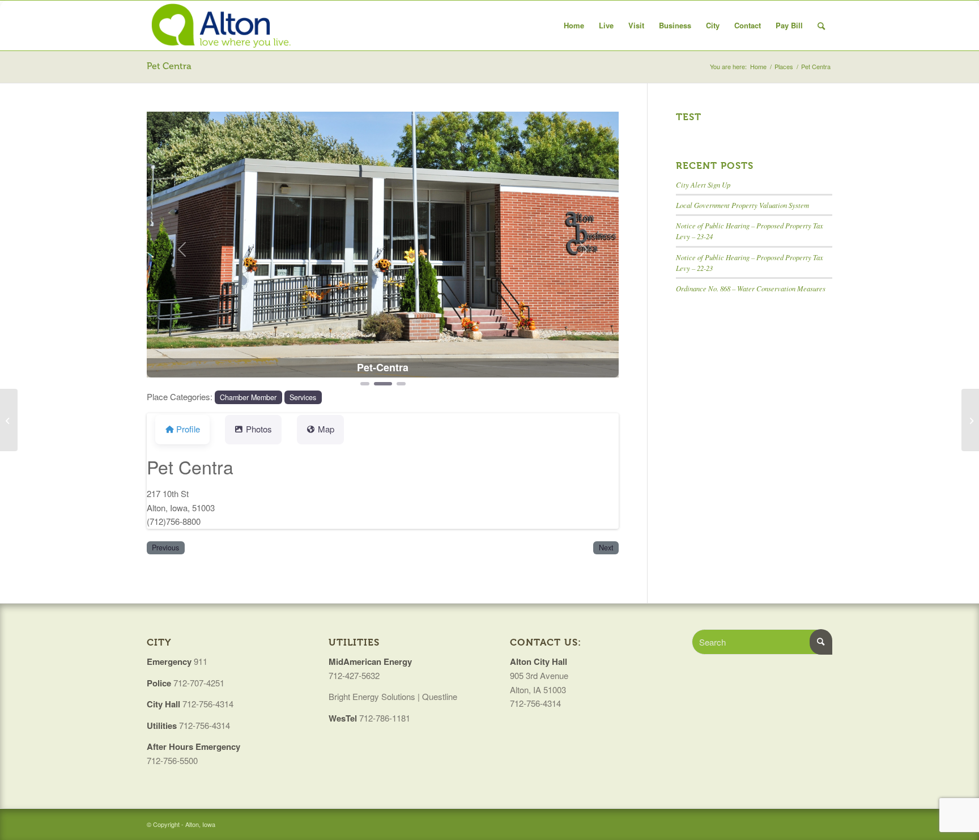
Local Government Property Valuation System (742, 205)
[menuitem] (573, 25)
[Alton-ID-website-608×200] (223, 25)
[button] (182, 250)
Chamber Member (248, 397)
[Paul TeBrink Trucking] (9, 420)
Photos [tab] (259, 429)
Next (606, 547)
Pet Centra (169, 66)
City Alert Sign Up (703, 184)
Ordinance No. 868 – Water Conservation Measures (750, 288)
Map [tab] (326, 429)
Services (303, 397)
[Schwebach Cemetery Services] (970, 420)
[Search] (821, 25)
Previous (165, 547)
